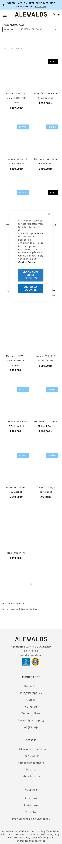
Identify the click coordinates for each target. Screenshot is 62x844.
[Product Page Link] (16, 75)
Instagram (31, 805)
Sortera (25, 29)
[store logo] (31, 14)
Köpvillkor (31, 686)
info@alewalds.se (31, 655)
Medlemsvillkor (31, 713)
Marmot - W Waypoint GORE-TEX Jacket (16, 98)
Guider (31, 700)
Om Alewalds (31, 756)
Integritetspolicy (31, 693)
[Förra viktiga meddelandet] (3, 4)
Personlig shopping (31, 720)
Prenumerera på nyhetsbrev (31, 819)
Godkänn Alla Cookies (30, 275)
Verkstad (31, 706)
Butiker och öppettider (31, 749)
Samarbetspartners (31, 763)
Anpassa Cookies (30, 288)
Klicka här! (40, 6)
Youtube (31, 812)
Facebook (31, 798)
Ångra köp (31, 727)
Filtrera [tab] (9, 29)
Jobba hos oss (31, 776)
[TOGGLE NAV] (4, 15)
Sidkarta (31, 769)
